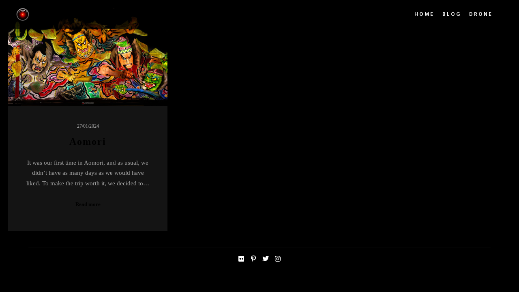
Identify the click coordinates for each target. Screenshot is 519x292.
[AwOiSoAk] (22, 14)
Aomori (87, 141)
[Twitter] (265, 258)
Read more (88, 204)
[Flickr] (241, 258)
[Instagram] (277, 258)
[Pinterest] (253, 258)
